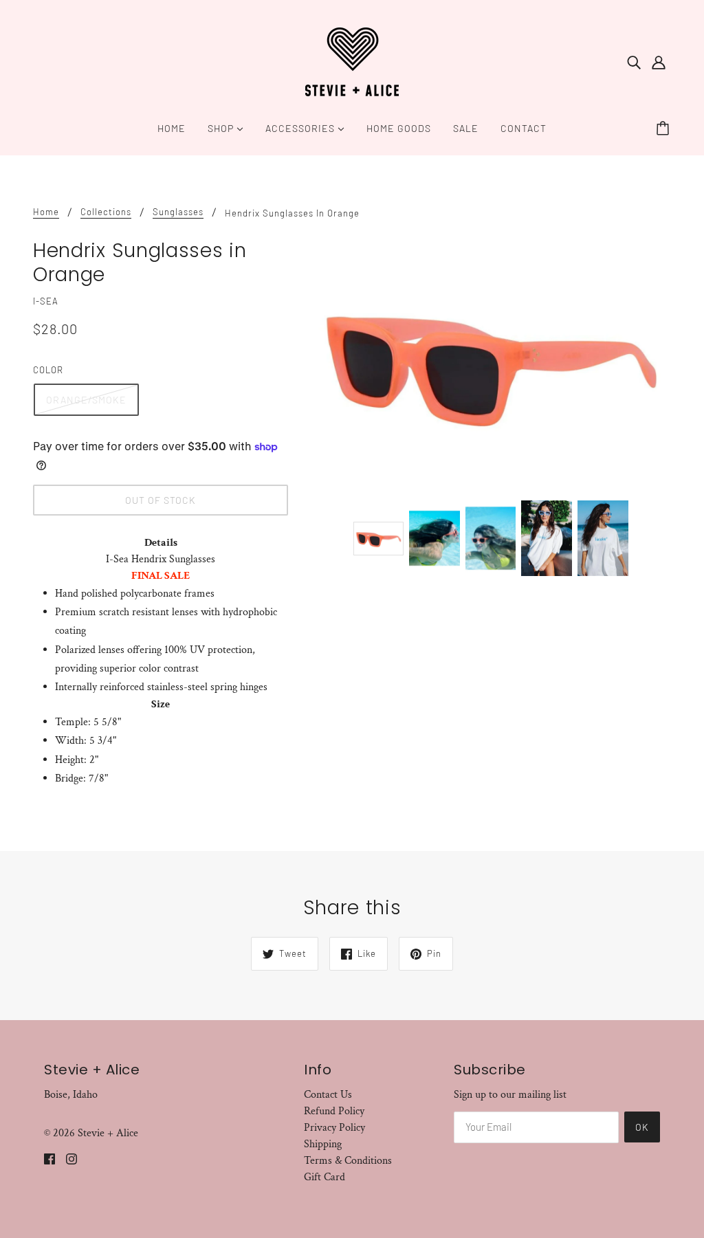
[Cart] (665, 128)
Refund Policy (334, 1111)
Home (46, 212)
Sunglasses (178, 212)
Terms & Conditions (348, 1160)
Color (48, 369)
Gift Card (324, 1177)
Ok (642, 1127)
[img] (634, 62)
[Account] (658, 62)
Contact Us (328, 1094)
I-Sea (45, 301)
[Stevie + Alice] (352, 61)
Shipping (323, 1144)
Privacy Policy (334, 1127)
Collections (105, 212)
